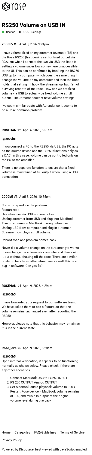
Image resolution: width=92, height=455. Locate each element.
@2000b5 (9, 138)
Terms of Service (72, 432)
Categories (22, 432)
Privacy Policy (12, 440)
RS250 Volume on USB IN (33, 25)
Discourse (26, 449)
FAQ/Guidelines (45, 432)
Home (6, 432)
